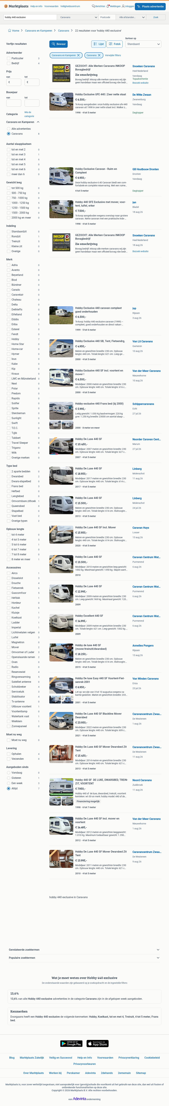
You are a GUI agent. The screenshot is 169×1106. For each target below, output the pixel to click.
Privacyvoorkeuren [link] (84, 1064)
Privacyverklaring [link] (128, 1057)
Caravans (92, 55)
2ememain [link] (124, 1073)
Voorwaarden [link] (51, 6)
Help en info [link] (36, 6)
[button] (113, 6)
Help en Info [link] (84, 1057)
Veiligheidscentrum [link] (70, 6)
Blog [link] (12, 1057)
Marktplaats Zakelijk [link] (32, 1057)
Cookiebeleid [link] (152, 1057)
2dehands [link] (107, 1073)
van (8, 77)
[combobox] (30, 17)
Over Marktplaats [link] (33, 1073)
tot (26, 77)
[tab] (98, 44)
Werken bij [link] (55, 1073)
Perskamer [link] (73, 1073)
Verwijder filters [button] (113, 55)
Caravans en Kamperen (64, 55)
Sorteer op (130, 38)
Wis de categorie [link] (29, 114)
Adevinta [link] (90, 1073)
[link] (15, 6)
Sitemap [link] (141, 1073)
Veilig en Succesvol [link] (60, 1057)
